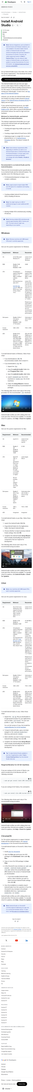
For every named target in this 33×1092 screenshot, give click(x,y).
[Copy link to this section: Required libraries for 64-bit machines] (2, 767)
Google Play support (6, 1051)
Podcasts (3, 964)
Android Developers (6, 12)
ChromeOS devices (6, 995)
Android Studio (6, 7)
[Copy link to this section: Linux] (7, 583)
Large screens (4, 990)
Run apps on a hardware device (20, 911)
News (2, 959)
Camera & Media (5, 978)
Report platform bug (6, 1046)
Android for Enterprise (6, 951)
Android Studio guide (6, 1029)
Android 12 (4, 1020)
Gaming (3, 971)
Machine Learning (5, 973)
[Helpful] (11, 17)
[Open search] (21, 2)
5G (2, 983)
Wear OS (3, 993)
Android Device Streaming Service (19, 100)
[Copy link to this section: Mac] (6, 425)
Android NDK (4, 1039)
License (8, 1080)
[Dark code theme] (29, 779)
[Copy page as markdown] (17, 25)
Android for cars (5, 998)
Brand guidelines (16, 1080)
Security (3, 954)
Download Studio (5, 1037)
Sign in (29, 2)
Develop (14, 12)
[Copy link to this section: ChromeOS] (13, 836)
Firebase (3, 1069)
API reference (4, 1034)
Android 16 (4, 1010)
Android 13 (4, 1017)
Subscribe (22, 1084)
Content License (17, 929)
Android (3, 949)
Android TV (4, 1000)
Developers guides (6, 1032)
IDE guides (5, 14)
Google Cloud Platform (7, 1072)
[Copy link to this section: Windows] (11, 233)
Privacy (3, 981)
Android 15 (4, 1012)
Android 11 (4, 1022)
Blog (2, 961)
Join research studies (6, 1054)
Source (3, 956)
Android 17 (4, 1007)
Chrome (3, 1066)
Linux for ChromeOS (14, 852)
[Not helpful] (14, 17)
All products (4, 1074)
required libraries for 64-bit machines (15, 727)
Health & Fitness (5, 976)
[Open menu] (2, 2)
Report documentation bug (8, 1049)
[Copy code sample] (31, 779)
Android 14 (4, 1015)
